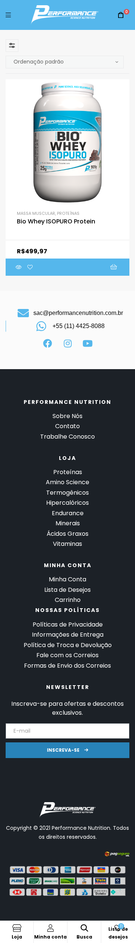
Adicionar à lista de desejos (30, 267)
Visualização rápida (18, 267)
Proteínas (68, 213)
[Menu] (8, 14)
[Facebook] (48, 343)
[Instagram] (67, 343)
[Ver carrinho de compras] (121, 15)
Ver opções (82, 267)
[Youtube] (87, 343)
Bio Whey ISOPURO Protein (56, 221)
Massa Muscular (36, 213)
